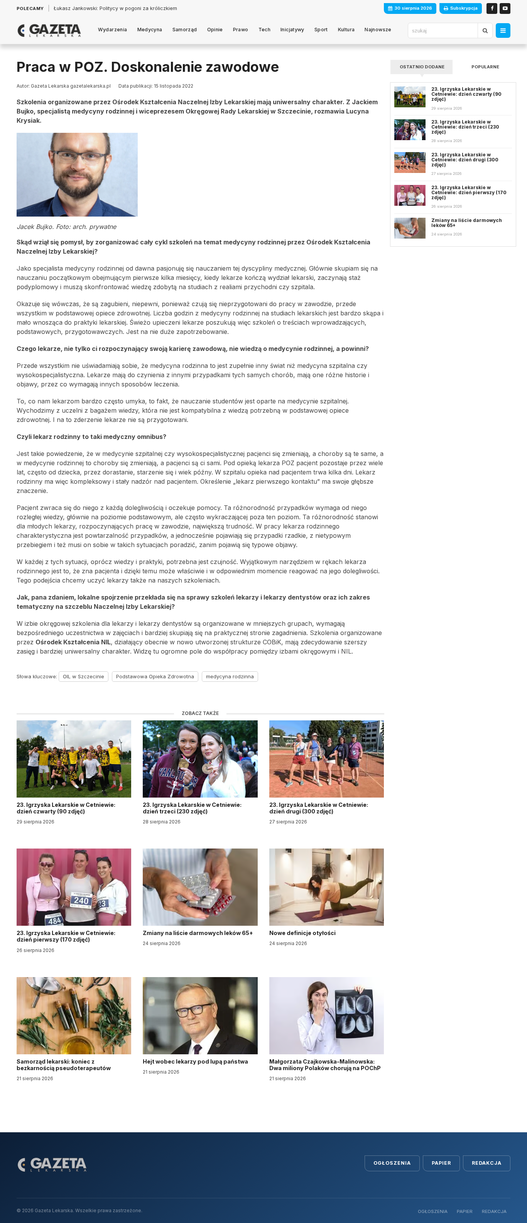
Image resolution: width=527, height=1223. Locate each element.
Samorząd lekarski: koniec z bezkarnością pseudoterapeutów (64, 1064)
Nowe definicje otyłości (303, 933)
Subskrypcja (464, 8)
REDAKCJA (494, 1211)
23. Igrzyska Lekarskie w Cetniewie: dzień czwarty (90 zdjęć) (66, 808)
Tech (264, 29)
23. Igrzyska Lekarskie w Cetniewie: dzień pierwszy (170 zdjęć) (66, 936)
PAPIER (465, 1211)
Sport (321, 29)
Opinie (215, 29)
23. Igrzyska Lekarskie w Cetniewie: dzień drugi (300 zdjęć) (318, 808)
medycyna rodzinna (230, 676)
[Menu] (503, 30)
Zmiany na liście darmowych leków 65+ (198, 933)
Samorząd (184, 29)
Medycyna (149, 29)
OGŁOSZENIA (433, 1211)
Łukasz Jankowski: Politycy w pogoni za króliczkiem (115, 8)
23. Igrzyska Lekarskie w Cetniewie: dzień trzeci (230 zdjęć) (192, 808)
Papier (441, 1163)
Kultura (346, 29)
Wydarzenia (112, 29)
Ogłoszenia (392, 1163)
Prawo (240, 29)
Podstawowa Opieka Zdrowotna (155, 676)
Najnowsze (378, 29)
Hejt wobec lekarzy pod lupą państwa (196, 1061)
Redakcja (487, 1163)
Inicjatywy (292, 29)
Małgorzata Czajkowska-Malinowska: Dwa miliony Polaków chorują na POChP (325, 1064)
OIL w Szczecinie (83, 676)
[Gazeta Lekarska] (49, 30)
